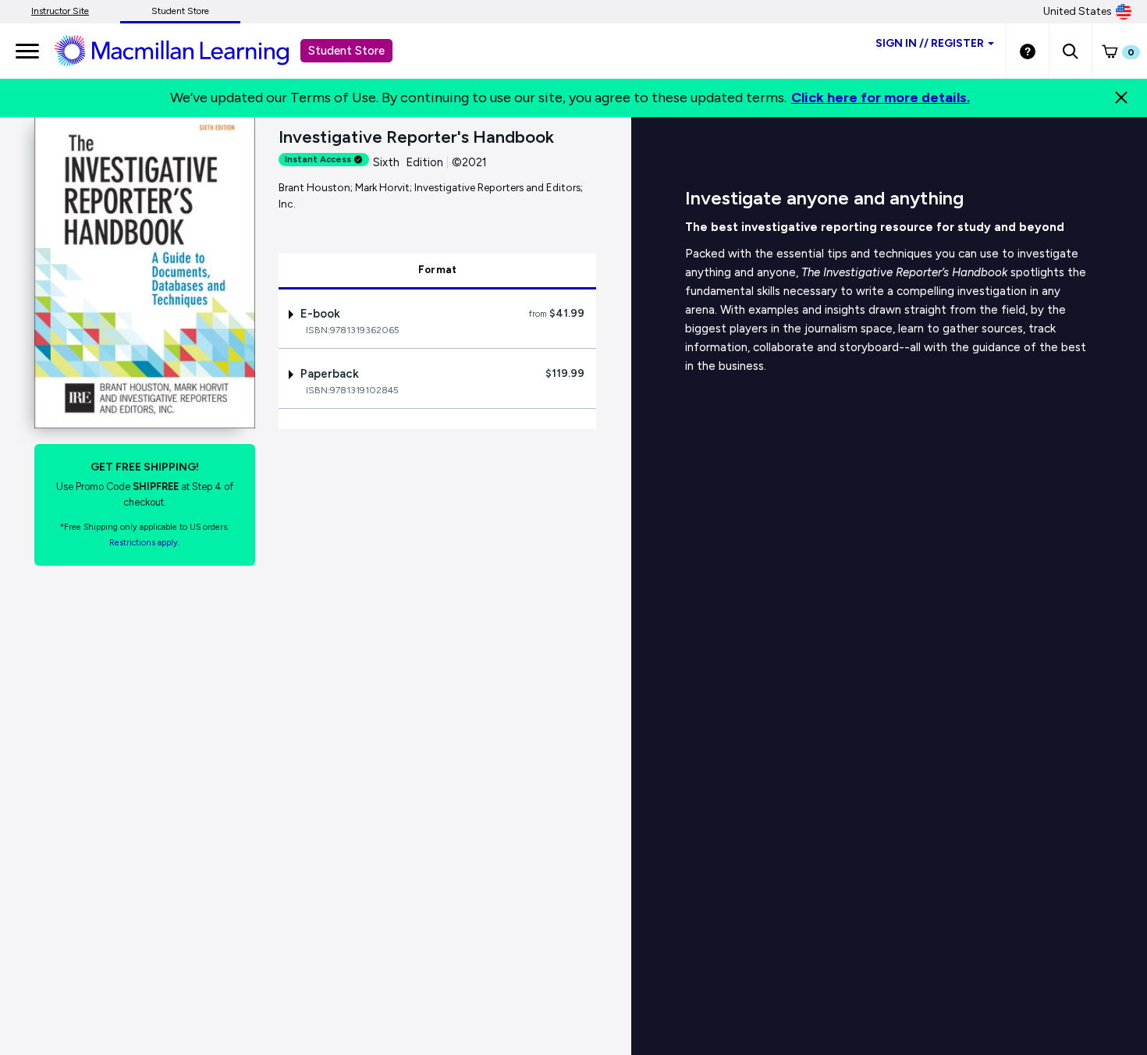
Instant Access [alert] (318, 160)
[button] (1070, 50)
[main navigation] (27, 50)
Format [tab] (437, 269)
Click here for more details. (880, 97)
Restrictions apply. (144, 543)
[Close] (1121, 97)
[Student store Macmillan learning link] (183, 50)
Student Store (180, 10)
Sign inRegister (929, 43)
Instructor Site (60, 10)
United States (1077, 11)
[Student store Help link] (1027, 51)
